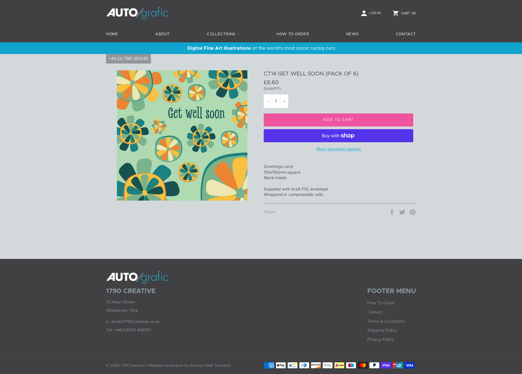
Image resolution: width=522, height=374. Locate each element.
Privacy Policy (380, 340)
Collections (222, 34)
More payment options (338, 149)
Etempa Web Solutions (210, 365)
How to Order (292, 34)
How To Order (381, 303)
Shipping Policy (382, 330)
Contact (406, 34)
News (352, 34)
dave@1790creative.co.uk (135, 322)
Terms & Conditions (386, 321)
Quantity (272, 88)
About (162, 34)
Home (112, 34)
